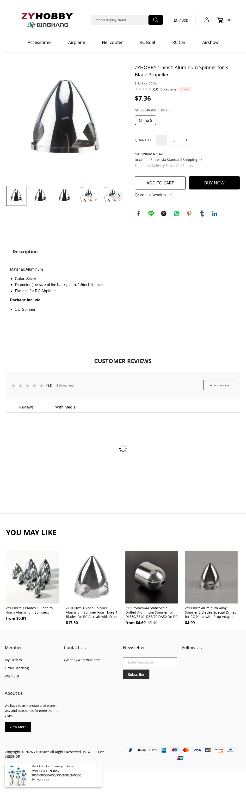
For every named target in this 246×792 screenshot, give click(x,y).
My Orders (13, 660)
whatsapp (176, 213)
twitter (163, 213)
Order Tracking (17, 668)
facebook (138, 213)
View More (18, 727)
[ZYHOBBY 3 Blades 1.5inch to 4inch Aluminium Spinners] (32, 577)
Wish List (12, 676)
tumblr (202, 213)
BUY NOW (214, 183)
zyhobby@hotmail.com (82, 660)
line (151, 213)
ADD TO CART (160, 183)
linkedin (214, 213)
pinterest (189, 213)
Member (13, 647)
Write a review (219, 385)
